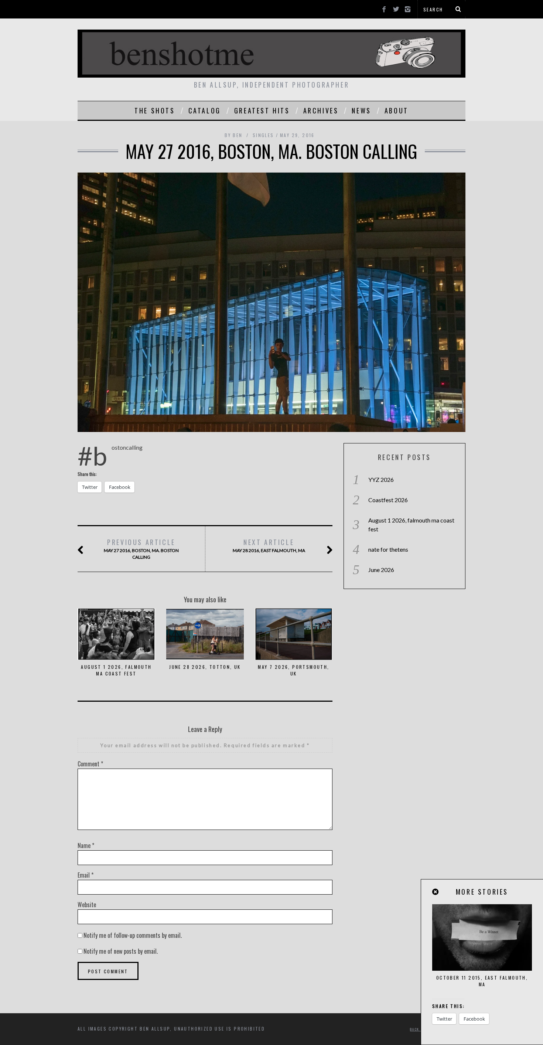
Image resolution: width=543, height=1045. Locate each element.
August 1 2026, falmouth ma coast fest (116, 670)
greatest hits (262, 110)
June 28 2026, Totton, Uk (205, 667)
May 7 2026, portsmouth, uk (293, 670)
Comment (90, 763)
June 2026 (381, 569)
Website (87, 904)
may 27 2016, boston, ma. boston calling (141, 548)
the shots (154, 110)
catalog (204, 110)
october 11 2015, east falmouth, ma (482, 980)
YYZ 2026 (381, 479)
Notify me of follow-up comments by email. (132, 935)
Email (85, 875)
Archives (321, 110)
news (361, 110)
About (397, 110)
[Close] (436, 892)
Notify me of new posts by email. (120, 951)
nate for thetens (388, 549)
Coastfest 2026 (388, 499)
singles (263, 135)
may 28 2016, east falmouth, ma (269, 545)
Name (86, 845)
